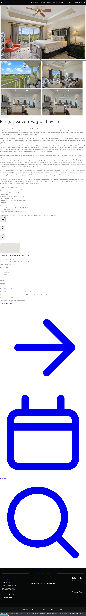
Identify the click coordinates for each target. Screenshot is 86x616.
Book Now (3, 284)
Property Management (78, 585)
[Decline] (8, 615)
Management (61, 2)
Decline (5, 615)
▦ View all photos (4, 117)
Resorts (43, 2)
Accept (2, 615)
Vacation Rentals (35, 2)
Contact (70, 2)
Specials (55, 2)
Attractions (75, 583)
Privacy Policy (59, 609)
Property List (75, 589)
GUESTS (2, 280)
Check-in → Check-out (6, 277)
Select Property (6, 579)
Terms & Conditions (49, 609)
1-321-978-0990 (7, 598)
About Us (48, 2)
